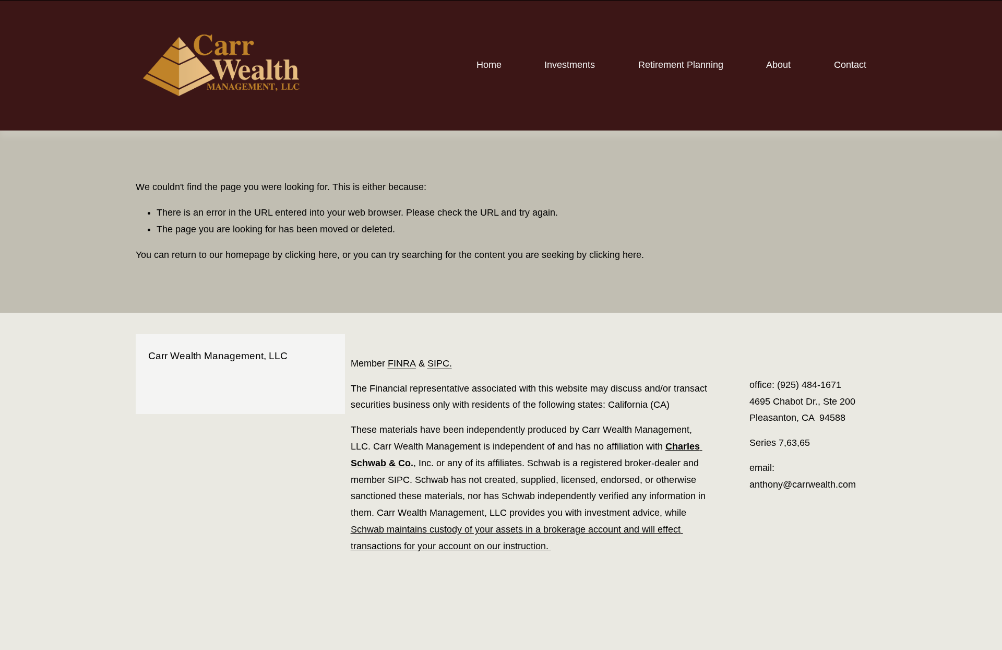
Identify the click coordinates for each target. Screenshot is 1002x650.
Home (489, 65)
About (778, 65)
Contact (850, 65)
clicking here (311, 255)
